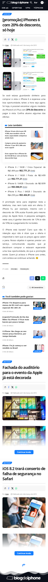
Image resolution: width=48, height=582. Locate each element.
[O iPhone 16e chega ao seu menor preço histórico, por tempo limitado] (39, 333)
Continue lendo (24, 452)
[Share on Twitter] (12, 39)
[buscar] (31, 2)
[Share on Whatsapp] (16, 39)
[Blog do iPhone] (18, 2)
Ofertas (7, 14)
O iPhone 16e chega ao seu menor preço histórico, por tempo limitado (14, 333)
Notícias (7, 362)
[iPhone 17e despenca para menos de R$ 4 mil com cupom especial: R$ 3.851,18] (39, 305)
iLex (7, 45)
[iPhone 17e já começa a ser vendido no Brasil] (39, 348)
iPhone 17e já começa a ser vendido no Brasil (14, 346)
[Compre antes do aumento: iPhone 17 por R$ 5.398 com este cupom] (37, 145)
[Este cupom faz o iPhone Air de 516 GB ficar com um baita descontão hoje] (37, 156)
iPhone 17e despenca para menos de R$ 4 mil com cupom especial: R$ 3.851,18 (15, 305)
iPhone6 (14, 269)
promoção (24, 269)
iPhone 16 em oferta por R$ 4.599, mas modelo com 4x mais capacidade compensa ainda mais (16, 134)
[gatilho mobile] (4, 2)
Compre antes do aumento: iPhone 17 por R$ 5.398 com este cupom (15, 145)
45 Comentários (37, 287)
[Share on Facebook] (8, 39)
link (32, 170)
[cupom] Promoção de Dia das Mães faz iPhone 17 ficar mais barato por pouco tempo (15, 319)
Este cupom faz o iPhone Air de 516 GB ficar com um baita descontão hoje (16, 156)
